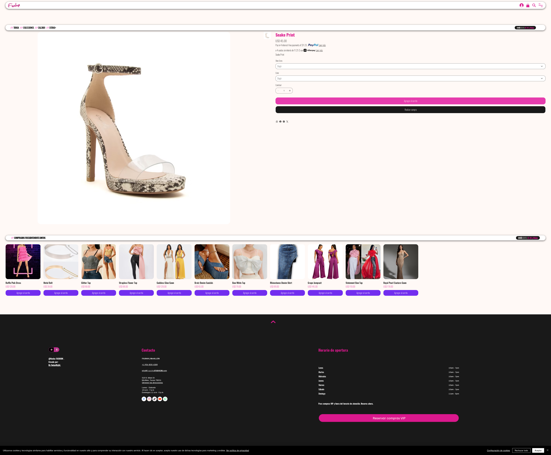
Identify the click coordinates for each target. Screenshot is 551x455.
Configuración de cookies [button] (498, 450)
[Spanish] (56, 349)
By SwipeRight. (54, 365)
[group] (275, 270)
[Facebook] (280, 121)
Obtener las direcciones (152, 382)
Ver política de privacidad (237, 450)
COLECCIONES (28, 27)
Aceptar (538, 450)
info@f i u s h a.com (154, 370)
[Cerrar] (547, 450)
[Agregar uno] (290, 90)
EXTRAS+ (52, 27)
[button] (541, 5)
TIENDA (16, 27)
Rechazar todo (521, 450)
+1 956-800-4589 (150, 364)
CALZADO (41, 27)
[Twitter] (287, 121)
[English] (51, 349)
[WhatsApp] (277, 121)
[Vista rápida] (23, 261)
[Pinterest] (283, 121)
